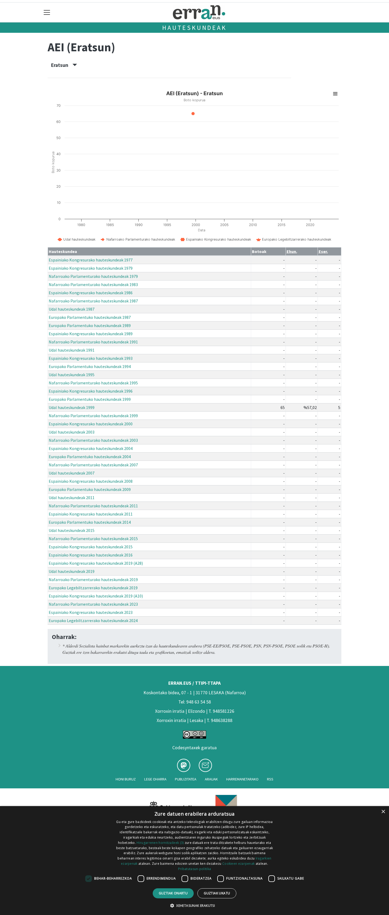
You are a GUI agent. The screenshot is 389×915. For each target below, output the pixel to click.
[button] (194, 905)
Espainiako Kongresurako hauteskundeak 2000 (91, 423)
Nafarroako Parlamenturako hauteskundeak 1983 (93, 284)
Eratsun (62, 65)
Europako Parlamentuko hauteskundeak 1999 (90, 399)
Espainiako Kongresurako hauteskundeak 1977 (91, 260)
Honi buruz (126, 779)
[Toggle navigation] (47, 12)
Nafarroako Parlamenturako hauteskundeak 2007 (93, 464)
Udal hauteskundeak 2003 (71, 432)
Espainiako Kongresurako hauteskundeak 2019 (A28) (96, 563)
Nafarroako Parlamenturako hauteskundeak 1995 (93, 382)
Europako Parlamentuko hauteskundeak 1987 (90, 317)
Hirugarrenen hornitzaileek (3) (160, 842)
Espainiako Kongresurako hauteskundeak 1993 (91, 358)
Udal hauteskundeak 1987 (71, 309)
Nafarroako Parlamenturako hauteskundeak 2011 (93, 505)
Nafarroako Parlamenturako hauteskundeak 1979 (93, 276)
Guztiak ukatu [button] (217, 893)
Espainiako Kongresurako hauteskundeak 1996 (91, 391)
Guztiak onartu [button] (173, 893)
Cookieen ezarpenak (238, 863)
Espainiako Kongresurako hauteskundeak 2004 (91, 448)
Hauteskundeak (194, 28)
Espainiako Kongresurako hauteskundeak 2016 (91, 555)
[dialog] (194, 860)
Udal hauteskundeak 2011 (71, 497)
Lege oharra (155, 779)
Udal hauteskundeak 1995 (71, 374)
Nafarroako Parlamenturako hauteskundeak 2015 (93, 538)
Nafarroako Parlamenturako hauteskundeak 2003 (93, 440)
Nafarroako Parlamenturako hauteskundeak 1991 (93, 341)
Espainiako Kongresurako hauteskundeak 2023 (91, 612)
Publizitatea (185, 779)
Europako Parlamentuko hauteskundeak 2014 (90, 522)
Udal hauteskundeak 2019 (71, 571)
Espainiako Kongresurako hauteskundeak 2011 (91, 514)
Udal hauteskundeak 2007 (71, 473)
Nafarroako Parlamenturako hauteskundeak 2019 (93, 579)
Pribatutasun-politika (194, 869)
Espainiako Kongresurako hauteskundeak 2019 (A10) (96, 596)
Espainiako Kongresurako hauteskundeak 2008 (91, 481)
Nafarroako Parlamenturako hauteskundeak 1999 (93, 415)
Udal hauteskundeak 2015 (71, 530)
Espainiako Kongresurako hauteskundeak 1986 (91, 292)
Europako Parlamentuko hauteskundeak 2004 (90, 456)
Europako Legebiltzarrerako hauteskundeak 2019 (93, 587)
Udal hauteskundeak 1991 (71, 350)
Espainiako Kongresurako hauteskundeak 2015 (91, 546)
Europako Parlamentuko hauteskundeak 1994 (90, 366)
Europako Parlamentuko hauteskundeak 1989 (90, 325)
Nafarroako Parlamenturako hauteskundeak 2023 (93, 604)
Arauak (211, 779)
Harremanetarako (242, 779)
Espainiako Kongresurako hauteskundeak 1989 (91, 333)
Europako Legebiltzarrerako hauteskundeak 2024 (93, 620)
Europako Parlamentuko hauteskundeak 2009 (90, 489)
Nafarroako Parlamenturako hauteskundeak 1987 (93, 301)
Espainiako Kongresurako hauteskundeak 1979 (91, 268)
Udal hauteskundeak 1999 (71, 407)
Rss (270, 779)
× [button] (383, 812)
